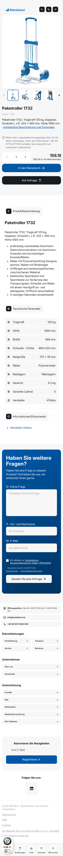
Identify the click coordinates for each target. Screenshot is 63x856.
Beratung (39, 648)
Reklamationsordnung (15, 714)
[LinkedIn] (31, 788)
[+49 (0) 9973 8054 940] (48, 9)
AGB (4, 819)
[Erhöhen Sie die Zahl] (25, 157)
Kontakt (8, 692)
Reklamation (10, 707)
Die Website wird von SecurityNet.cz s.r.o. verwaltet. (31, 830)
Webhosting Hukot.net (16, 835)
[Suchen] (42, 9)
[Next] (59, 95)
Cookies (6, 825)
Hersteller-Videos (21, 427)
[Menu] (55, 9)
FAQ (6, 700)
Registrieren (30, 759)
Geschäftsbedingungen (31, 571)
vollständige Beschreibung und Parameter (29, 127)
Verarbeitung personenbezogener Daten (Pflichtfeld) (30, 561)
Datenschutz (12, 571)
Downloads (10, 674)
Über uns (9, 666)
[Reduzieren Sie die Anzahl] (6, 157)
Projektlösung (11, 641)
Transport (39, 641)
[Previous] (4, 95)
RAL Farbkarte (11, 721)
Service (8, 648)
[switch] (7, 851)
